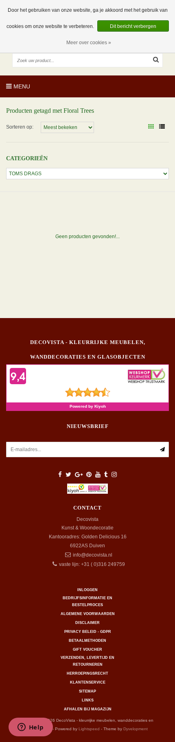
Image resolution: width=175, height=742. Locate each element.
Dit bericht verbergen (133, 26)
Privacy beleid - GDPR (87, 632)
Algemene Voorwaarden (88, 614)
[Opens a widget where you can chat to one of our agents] (30, 728)
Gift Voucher (87, 649)
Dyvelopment (135, 729)
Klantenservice (87, 682)
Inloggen (87, 590)
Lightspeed (89, 729)
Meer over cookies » (88, 42)
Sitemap (87, 691)
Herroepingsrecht (87, 673)
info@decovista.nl (92, 555)
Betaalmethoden (87, 641)
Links (88, 700)
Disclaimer (87, 623)
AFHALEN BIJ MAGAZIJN (88, 709)
